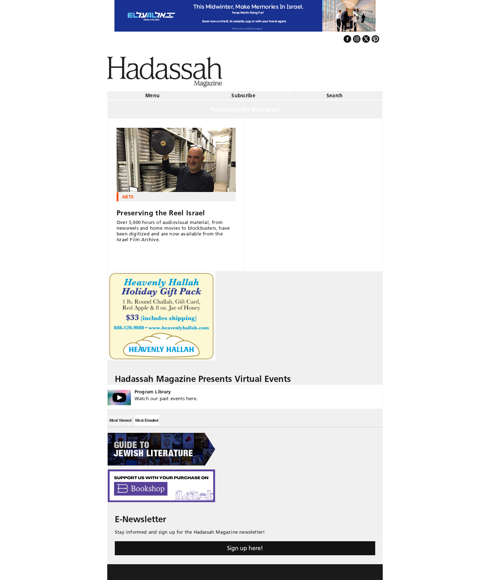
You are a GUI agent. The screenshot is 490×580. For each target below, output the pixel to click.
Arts (127, 194)
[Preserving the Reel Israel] (176, 157)
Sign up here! (245, 545)
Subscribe (243, 92)
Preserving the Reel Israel (161, 210)
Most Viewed (120, 417)
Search (334, 92)
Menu (152, 92)
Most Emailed (146, 417)
